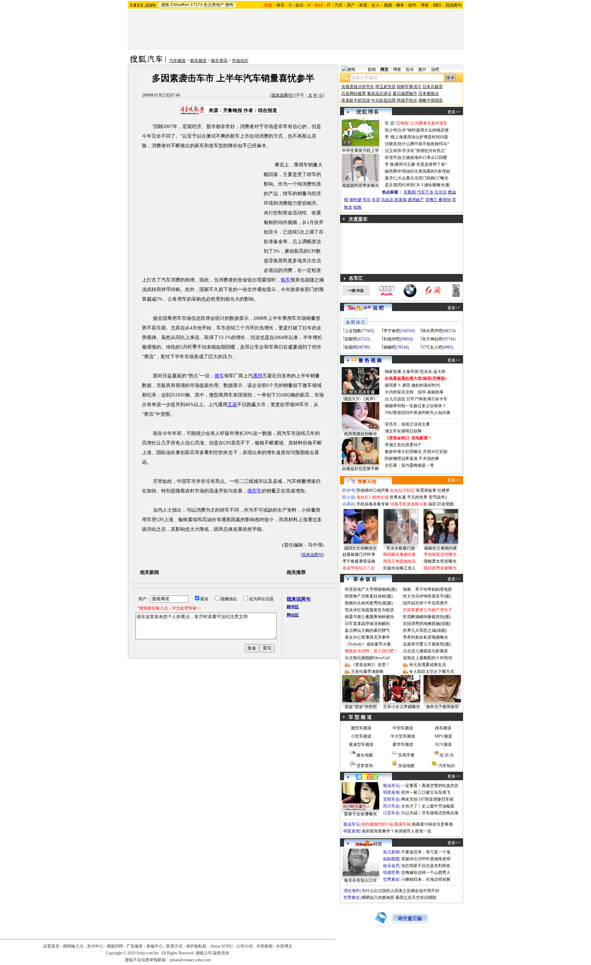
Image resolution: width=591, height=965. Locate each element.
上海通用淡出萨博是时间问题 (421, 137)
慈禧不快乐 (407, 100)
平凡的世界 (417, 497)
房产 (351, 5)
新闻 (372, 69)
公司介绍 (244, 946)
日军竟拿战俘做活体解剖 (367, 623)
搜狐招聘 (115, 946)
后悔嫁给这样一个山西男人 (425, 872)
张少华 (391, 130)
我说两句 (453, 5)
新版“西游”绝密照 (361, 706)
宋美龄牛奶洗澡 (355, 100)
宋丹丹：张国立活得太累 (407, 424)
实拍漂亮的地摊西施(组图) (427, 623)
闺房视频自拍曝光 (360, 433)
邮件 (412, 5)
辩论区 (293, 615)
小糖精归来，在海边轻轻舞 (425, 879)
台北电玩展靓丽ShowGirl (367, 657)
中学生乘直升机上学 (360, 150)
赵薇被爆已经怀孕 (358, 554)
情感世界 (391, 872)
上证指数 (353, 330)
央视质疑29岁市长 (357, 86)
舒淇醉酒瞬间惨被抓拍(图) (427, 616)
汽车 (338, 5)
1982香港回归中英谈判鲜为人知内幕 (417, 412)
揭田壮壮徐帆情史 (360, 548)
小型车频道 (361, 736)
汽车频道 (177, 60)
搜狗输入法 (73, 946)
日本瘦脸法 (428, 93)
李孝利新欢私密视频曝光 (425, 637)
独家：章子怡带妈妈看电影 (427, 589)
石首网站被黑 (353, 93)
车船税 (410, 192)
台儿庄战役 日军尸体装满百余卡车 (416, 399)
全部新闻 (264, 946)
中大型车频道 (403, 736)
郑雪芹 (391, 157)
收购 (357, 207)
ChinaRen (179, 4)
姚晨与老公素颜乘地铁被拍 (369, 616)
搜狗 (229, 4)
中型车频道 (403, 728)
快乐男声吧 (432, 330)
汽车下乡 (425, 192)
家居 (363, 5)
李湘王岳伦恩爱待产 (403, 444)
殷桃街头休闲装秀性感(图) (369, 603)
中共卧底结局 (383, 100)
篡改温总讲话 (379, 93)
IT (328, 5)
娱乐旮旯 (391, 865)
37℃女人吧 (432, 347)
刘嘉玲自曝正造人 (399, 568)
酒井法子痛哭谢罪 (442, 706)
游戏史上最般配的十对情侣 (427, 657)
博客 (425, 5)
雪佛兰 (431, 199)
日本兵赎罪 (432, 86)
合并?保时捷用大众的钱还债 (423, 130)
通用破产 (416, 199)
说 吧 (378, 308)
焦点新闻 (391, 852)
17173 (196, 4)
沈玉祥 (391, 150)
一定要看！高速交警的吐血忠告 (430, 785)
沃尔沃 (440, 192)
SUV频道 (443, 744)
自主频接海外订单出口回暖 (422, 157)
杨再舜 (391, 171)
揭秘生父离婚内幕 (440, 548)
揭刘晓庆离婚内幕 (399, 554)
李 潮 (389, 137)
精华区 (293, 606)
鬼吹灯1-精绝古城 (372, 497)
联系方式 (174, 946)
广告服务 (135, 946)
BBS (437, 5)
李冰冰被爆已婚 (400, 548)
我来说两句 (282, 95)
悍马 (367, 199)
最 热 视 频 (370, 360)
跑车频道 (443, 728)
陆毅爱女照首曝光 (440, 561)
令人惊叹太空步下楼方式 (431, 671)
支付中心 (95, 946)
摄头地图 (364, 755)
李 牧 (389, 164)
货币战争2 (438, 497)
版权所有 (221, 953)
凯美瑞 (400, 199)
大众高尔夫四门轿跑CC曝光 (423, 178)
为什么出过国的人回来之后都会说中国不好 (400, 890)
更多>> (453, 112)
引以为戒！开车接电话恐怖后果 (430, 813)
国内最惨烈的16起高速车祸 (386, 824)
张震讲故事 (426, 490)
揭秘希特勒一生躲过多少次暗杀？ (415, 405)
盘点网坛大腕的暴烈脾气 (367, 630)
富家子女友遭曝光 (360, 814)
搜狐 (165, 4)
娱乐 (300, 5)
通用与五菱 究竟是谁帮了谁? (421, 164)
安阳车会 (391, 799)
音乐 (410, 69)
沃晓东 (391, 143)
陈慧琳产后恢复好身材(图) (369, 596)
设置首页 (51, 946)
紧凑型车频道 (361, 744)
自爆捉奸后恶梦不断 (360, 468)
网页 (384, 69)
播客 (400, 5)
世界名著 (398, 497)
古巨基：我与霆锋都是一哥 (409, 465)
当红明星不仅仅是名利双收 (425, 865)
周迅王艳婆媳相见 (399, 561)
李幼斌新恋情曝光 (440, 554)
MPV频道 (443, 736)
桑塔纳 (444, 199)
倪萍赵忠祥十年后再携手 (425, 603)
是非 (389, 185)
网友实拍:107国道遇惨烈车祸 (427, 799)
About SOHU (221, 946)
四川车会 (391, 806)
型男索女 (391, 879)
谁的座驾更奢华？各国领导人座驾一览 (396, 831)
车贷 (376, 199)
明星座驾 (391, 792)
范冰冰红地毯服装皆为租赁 (369, 609)
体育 (280, 5)
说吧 (435, 69)
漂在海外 (351, 890)
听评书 (348, 490)
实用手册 (406, 755)
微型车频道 (361, 728)
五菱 (232, 404)
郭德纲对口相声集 (372, 490)
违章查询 (364, 765)
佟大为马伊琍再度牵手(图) (427, 596)
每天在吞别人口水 (360, 880)
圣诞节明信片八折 (358, 568)
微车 (219, 375)
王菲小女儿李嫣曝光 (401, 706)
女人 (375, 5)
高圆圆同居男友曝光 (360, 185)
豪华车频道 (403, 744)
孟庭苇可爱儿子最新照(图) (427, 644)
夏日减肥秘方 (405, 93)
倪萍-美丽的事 (431, 392)
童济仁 (391, 178)
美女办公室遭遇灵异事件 (367, 637)
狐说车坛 (391, 785)
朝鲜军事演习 (409, 86)
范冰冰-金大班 (433, 371)
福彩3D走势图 (441, 504)
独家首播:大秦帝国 (402, 371)
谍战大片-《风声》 (360, 399)
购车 (285, 280)
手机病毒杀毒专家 (372, 504)
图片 (422, 69)
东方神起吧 (432, 339)
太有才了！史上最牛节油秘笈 (428, 806)
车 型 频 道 (360, 717)
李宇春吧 (391, 330)
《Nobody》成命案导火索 (368, 644)
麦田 (406, 385)
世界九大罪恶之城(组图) (425, 630)
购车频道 (198, 60)
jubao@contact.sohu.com (190, 959)
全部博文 (284, 946)
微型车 (254, 490)
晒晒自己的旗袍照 (378, 897)
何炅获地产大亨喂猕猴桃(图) (371, 589)
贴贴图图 (391, 858)
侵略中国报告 (430, 100)
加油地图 (406, 765)
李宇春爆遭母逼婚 (358, 561)
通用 (257, 375)
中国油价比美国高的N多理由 (424, 171)
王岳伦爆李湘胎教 (367, 671)
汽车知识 (446, 765)
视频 (388, 5)
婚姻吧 (389, 347)
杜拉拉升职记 (402, 490)
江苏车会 (391, 813)
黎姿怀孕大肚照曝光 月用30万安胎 (416, 451)
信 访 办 (446, 755)
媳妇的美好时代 (425, 385)
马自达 (387, 199)
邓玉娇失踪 (385, 86)
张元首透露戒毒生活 (427, 664)
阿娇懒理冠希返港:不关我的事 (412, 458)
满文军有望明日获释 (403, 431)
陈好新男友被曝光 (440, 568)
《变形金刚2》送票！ (370, 664)
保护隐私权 (196, 946)
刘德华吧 (391, 339)
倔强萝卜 (393, 385)
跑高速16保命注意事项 (432, 824)
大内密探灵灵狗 (399, 392)
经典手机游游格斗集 (408, 504)
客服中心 (154, 946)
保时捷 (355, 199)
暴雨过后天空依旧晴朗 (415, 897)
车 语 (389, 123)
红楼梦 (443, 490)
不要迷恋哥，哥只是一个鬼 (425, 852)
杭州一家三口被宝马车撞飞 (425, 792)
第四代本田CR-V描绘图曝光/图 (422, 185)
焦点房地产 (213, 4)
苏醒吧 (351, 339)
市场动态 (240, 60)
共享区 (348, 504)
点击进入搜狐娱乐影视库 (425, 651)
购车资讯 (219, 60)
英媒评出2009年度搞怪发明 (425, 858)
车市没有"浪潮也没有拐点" (422, 150)
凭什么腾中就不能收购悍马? (423, 143)
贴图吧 (351, 347)
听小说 (348, 497)
